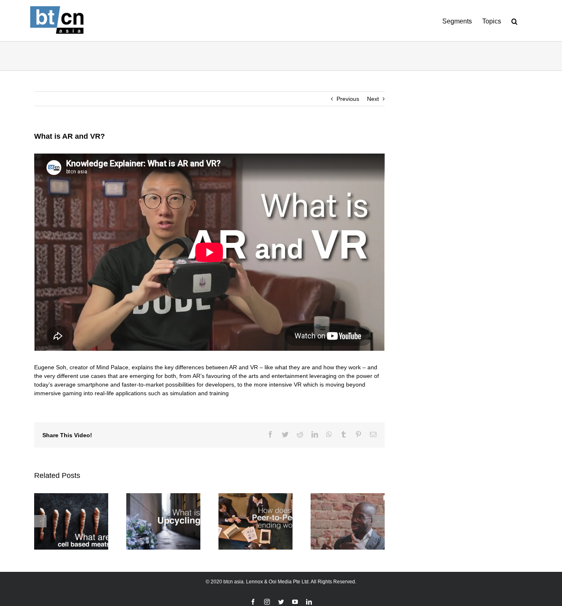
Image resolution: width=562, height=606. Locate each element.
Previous (348, 99)
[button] (514, 20)
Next (373, 99)
